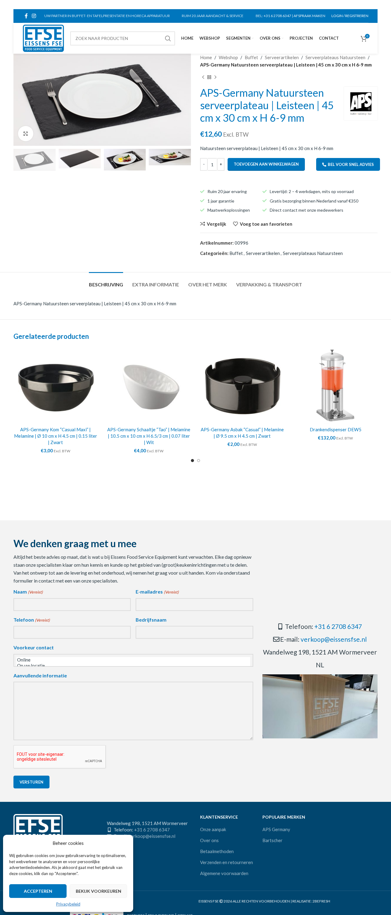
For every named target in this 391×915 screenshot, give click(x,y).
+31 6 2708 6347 (277, 15)
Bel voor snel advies (351, 164)
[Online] (133, 660)
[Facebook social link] (26, 15)
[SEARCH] (168, 38)
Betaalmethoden (217, 851)
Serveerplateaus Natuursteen (335, 57)
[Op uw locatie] (133, 666)
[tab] (106, 281)
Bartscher (272, 840)
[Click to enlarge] (25, 133)
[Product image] (55, 385)
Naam (28, 591)
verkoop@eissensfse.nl (334, 639)
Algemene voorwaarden (224, 873)
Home (206, 57)
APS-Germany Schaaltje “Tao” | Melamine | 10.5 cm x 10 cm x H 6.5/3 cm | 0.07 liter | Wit (148, 436)
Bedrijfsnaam (151, 620)
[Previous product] (203, 77)
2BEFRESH (321, 901)
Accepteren (38, 891)
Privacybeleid (68, 904)
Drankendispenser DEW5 (335, 429)
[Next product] (215, 77)
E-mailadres (157, 591)
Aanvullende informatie (40, 675)
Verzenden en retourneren (226, 862)
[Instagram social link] (34, 15)
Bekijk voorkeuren (98, 891)
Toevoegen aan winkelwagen (266, 164)
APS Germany (276, 829)
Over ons (209, 840)
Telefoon (31, 620)
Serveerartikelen (282, 57)
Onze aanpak (213, 829)
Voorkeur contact (33, 647)
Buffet (251, 57)
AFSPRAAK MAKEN (309, 15)
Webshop (228, 57)
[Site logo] (43, 37)
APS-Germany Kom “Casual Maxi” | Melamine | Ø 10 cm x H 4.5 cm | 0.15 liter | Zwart (55, 436)
